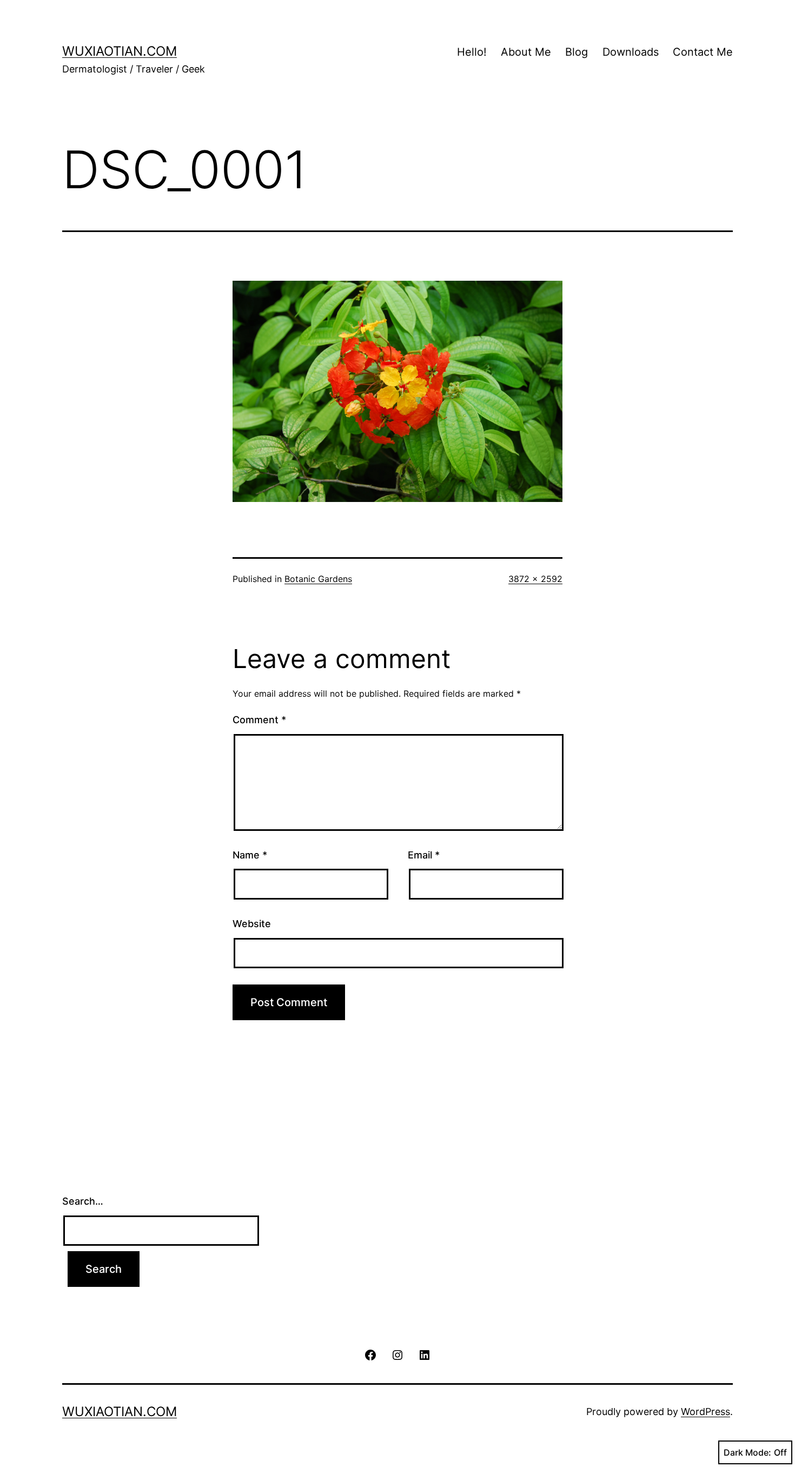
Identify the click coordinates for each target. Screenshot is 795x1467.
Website (252, 923)
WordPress (705, 1411)
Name (250, 855)
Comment (259, 719)
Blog (576, 51)
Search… (82, 1201)
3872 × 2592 (535, 578)
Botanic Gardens (318, 578)
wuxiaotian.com (119, 51)
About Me (526, 51)
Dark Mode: (747, 1452)
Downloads (630, 51)
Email (424, 855)
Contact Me (703, 51)
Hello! (472, 51)
